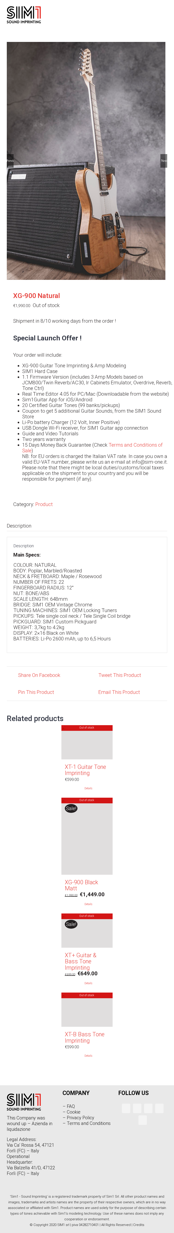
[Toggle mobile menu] (165, 13)
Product (44, 504)
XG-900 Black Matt (81, 885)
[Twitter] (137, 1108)
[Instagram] (159, 1108)
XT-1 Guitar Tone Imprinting (85, 770)
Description (19, 526)
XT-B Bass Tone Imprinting (84, 1037)
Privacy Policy (80, 1117)
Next (164, 160)
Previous (10, 160)
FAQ (71, 1106)
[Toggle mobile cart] (157, 13)
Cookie (73, 1112)
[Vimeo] (142, 1120)
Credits (138, 1225)
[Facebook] (126, 1108)
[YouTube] (148, 1108)
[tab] (87, 526)
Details (88, 788)
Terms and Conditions (89, 1123)
